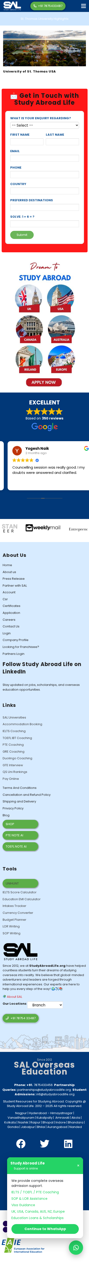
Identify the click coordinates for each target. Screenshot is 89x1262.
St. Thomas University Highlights (45, 18)
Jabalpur (28, 1127)
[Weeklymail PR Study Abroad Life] (29, 526)
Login (7, 633)
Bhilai (41, 1127)
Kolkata (10, 1122)
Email (15, 151)
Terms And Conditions (20, 788)
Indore (61, 1122)
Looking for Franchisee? (21, 647)
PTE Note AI (14, 835)
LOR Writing (11, 926)
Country (18, 184)
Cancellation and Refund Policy (27, 794)
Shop (10, 824)
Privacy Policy (13, 808)
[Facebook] (21, 1144)
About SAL (14, 996)
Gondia (13, 1127)
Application (11, 612)
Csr (5, 599)
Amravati (62, 1117)
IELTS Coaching (14, 731)
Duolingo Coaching (17, 758)
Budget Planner (14, 919)
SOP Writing (11, 933)
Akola (75, 1117)
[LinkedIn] (68, 1144)
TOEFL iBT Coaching (17, 738)
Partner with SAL (15, 585)
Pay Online (11, 778)
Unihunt (12, 883)
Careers (9, 619)
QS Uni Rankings (15, 772)
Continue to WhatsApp (45, 1228)
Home (7, 565)
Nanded (75, 1127)
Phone (15, 167)
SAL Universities (14, 717)
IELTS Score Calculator (20, 892)
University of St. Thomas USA (29, 71)
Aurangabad (57, 1127)
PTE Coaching (13, 744)
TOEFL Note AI (16, 846)
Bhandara (75, 1122)
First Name (19, 134)
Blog (6, 815)
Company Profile (15, 640)
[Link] (12, 6)
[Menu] (84, 6)
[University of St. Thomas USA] (44, 32)
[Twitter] (44, 1144)
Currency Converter (18, 912)
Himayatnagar (61, 1113)
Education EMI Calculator (22, 899)
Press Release (14, 578)
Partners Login (13, 654)
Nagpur (21, 1113)
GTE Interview (13, 765)
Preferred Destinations (31, 200)
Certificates (11, 606)
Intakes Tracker (14, 906)
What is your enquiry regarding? (40, 118)
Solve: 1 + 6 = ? (22, 216)
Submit (22, 235)
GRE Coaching (13, 751)
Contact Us (11, 626)
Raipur (35, 1122)
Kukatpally (44, 1117)
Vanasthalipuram (21, 1117)
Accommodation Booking (22, 724)
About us (9, 572)
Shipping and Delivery (19, 801)
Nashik (23, 1122)
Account (9, 592)
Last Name (55, 134)
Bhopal (47, 1122)
